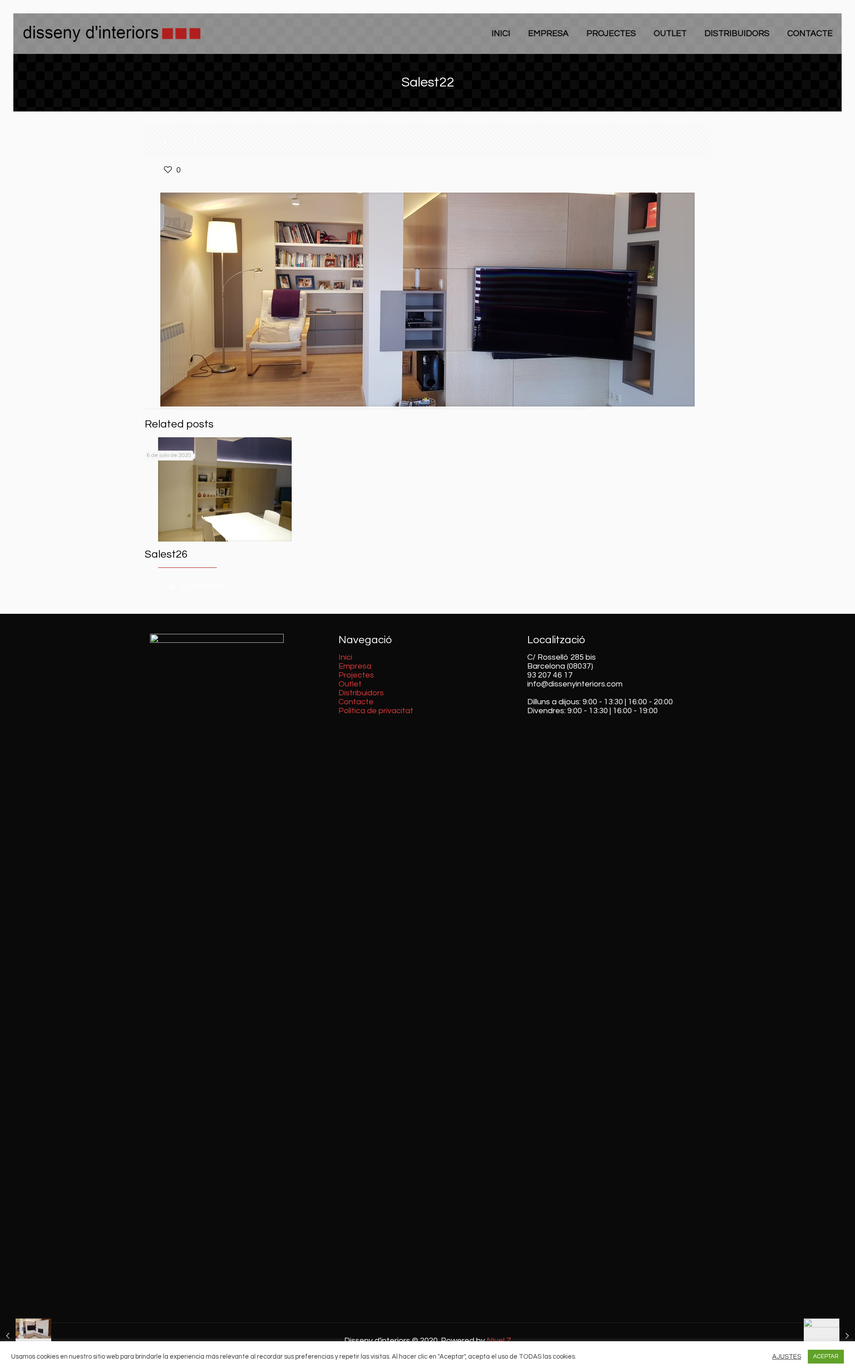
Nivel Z (499, 1340)
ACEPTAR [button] (826, 1356)
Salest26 (166, 554)
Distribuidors (361, 693)
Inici (345, 657)
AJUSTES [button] (786, 1356)
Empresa (354, 666)
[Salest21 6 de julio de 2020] (25, 1336)
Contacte (356, 702)
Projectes (356, 675)
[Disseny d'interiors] (111, 33)
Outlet (350, 684)
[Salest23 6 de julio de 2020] (829, 1336)
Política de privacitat (375, 711)
